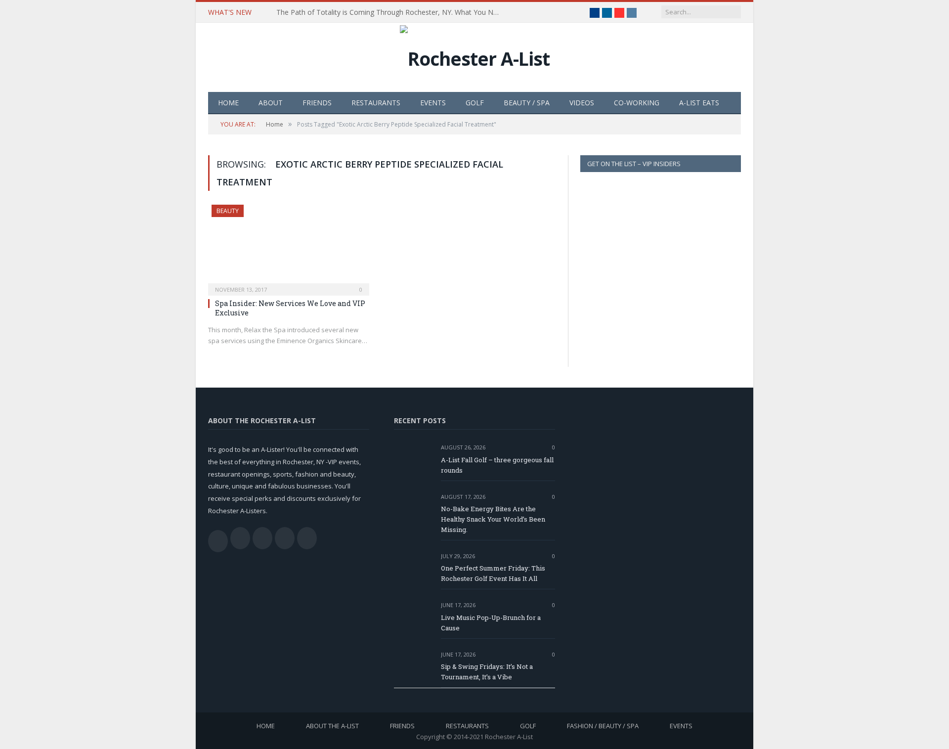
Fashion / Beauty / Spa (603, 725)
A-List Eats (699, 102)
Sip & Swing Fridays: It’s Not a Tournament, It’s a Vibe (487, 671)
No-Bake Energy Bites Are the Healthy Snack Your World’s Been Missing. (493, 519)
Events (433, 102)
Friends (317, 102)
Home (228, 102)
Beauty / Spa (527, 102)
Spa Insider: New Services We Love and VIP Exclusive (290, 308)
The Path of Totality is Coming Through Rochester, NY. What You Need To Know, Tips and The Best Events (390, 12)
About (271, 102)
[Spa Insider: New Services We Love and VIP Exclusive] (288, 247)
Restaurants (375, 102)
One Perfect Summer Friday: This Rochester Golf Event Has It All (493, 573)
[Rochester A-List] (475, 56)
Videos (581, 102)
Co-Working (636, 102)
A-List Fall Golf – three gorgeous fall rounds (497, 465)
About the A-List (332, 725)
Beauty (227, 211)
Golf (475, 102)
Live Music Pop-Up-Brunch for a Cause (491, 622)
